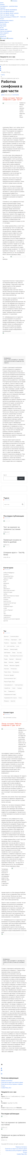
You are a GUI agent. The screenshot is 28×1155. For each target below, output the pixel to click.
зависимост (6, 588)
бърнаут (5, 580)
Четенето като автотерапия (11, 619)
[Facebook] (0, 66)
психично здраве (9, 675)
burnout (6, 636)
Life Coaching (10, 646)
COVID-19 (6, 639)
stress (13, 652)
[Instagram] (0, 68)
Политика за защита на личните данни (12, 1082)
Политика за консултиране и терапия (12, 1084)
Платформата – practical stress (9, 6)
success (19, 652)
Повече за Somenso (6, 1080)
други (5, 587)
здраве (17, 662)
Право (6, 659)
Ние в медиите (4, 33)
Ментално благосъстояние (11, 596)
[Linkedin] (0, 70)
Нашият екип (3, 29)
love (17, 646)
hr (4, 646)
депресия (6, 583)
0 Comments (15, 95)
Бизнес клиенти (4, 22)
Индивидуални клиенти (6, 20)
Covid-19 (5, 574)
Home (1, 2)
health (19, 643)
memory (6, 649)
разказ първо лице (9, 681)
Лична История (7, 592)
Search (5, 475)
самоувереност (8, 685)
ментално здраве (14, 665)
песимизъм (16, 672)
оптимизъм (14, 668)
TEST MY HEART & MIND (7, 15)
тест (5, 691)
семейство (6, 604)
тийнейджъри (7, 615)
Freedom (6, 643)
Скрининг (2, 8)
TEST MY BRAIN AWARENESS (8, 10)
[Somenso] (14, 1)
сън (4, 612)
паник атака (6, 597)
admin (3, 95)
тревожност (7, 617)
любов (5, 594)
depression (14, 639)
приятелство (7, 601)
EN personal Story (8, 576)
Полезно (5, 599)
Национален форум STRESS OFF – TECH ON (13, 17)
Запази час (3, 36)
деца (4, 585)
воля (4, 581)
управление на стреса (10, 698)
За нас (2, 27)
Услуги (2, 18)
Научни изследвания (6, 31)
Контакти (3, 34)
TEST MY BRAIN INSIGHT (7, 11)
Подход (2, 4)
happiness (13, 643)
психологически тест (10, 678)
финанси (6, 701)
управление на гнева (10, 694)
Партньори (3, 26)
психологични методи (9, 603)
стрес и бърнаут (8, 610)
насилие (6, 668)
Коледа (6, 656)
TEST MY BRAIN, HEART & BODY (9, 13)
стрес (5, 608)
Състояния (3, 24)
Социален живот (8, 606)
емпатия (11, 662)
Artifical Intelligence (8, 572)
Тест (4, 613)
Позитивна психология (16, 656)
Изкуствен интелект (9, 590)
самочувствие (19, 685)
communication (14, 636)
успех (20, 698)
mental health (13, 649)
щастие (5, 620)
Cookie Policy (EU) (6, 1087)
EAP (20, 639)
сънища (19, 688)
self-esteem (7, 652)
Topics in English (8, 578)
